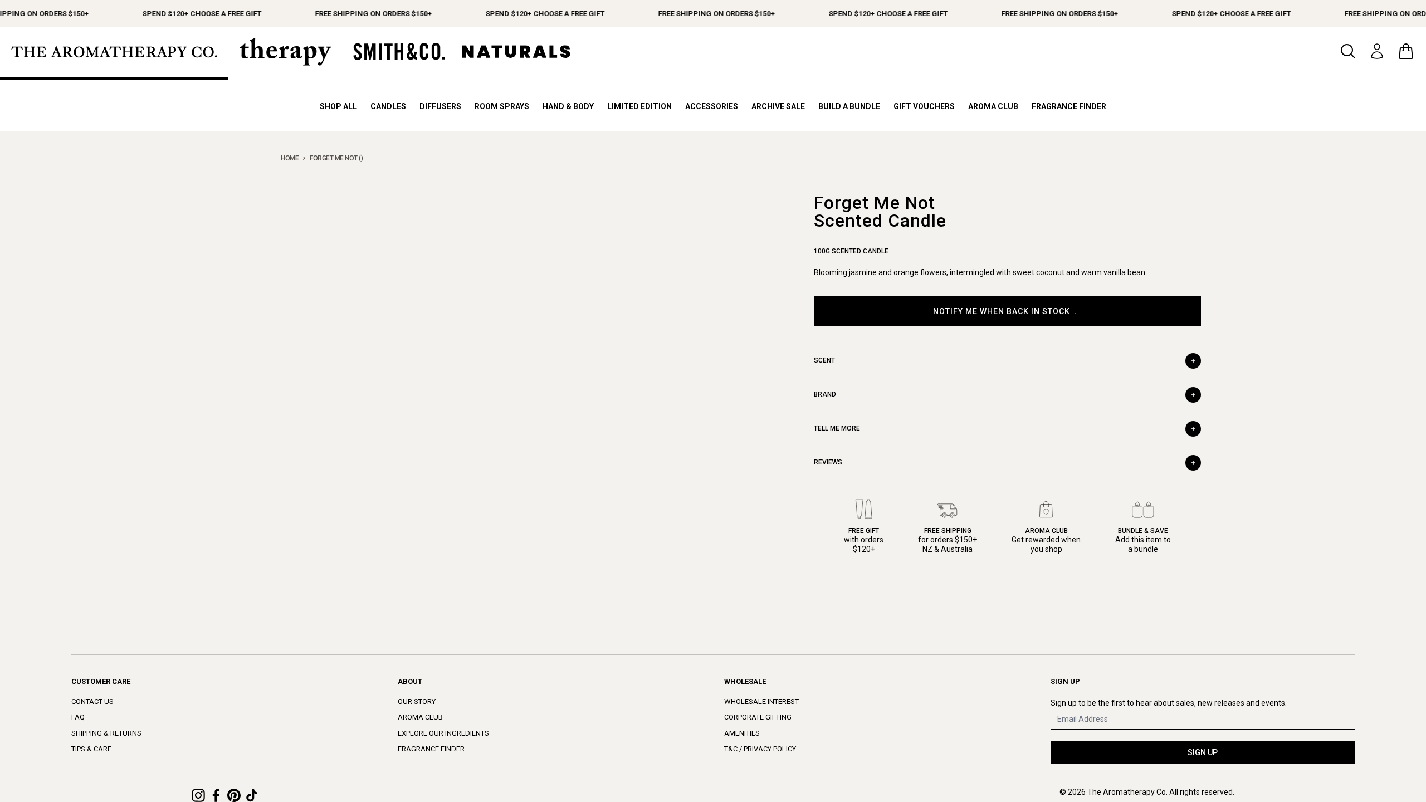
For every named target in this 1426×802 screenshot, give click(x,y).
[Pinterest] (234, 795)
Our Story (417, 701)
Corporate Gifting (758, 717)
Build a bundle (849, 106)
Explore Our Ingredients (443, 733)
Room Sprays (502, 106)
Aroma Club (993, 106)
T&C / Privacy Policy (760, 749)
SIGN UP (1203, 752)
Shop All (338, 106)
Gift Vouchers (924, 106)
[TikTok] (251, 795)
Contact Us (92, 701)
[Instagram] (198, 795)
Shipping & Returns (106, 733)
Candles (388, 106)
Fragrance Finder (1069, 106)
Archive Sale (778, 106)
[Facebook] (216, 795)
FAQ (78, 717)
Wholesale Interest (761, 701)
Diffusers (440, 106)
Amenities (742, 733)
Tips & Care (91, 749)
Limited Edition (639, 106)
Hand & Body (568, 106)
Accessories (711, 106)
